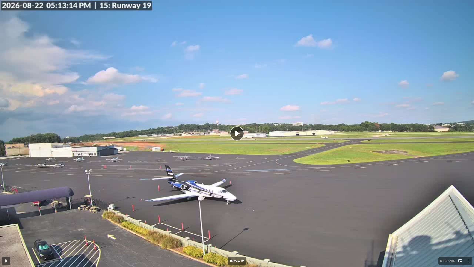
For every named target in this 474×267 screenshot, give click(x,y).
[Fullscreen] (468, 261)
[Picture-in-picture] (460, 261)
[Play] (237, 133)
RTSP (447, 261)
